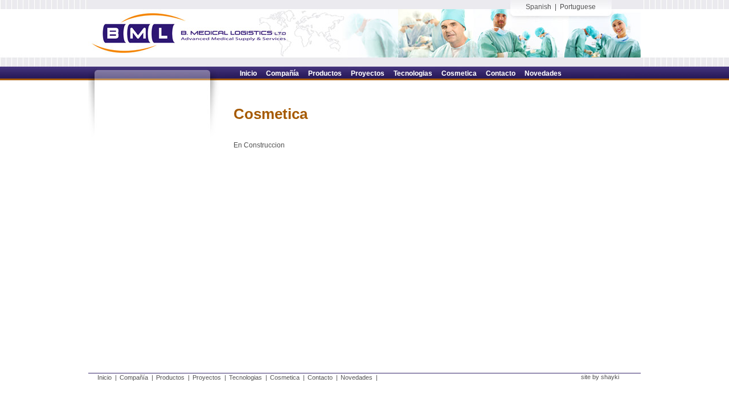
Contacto (320, 377)
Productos (170, 377)
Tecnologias (245, 377)
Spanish (538, 7)
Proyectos (207, 377)
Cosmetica (285, 377)
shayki (610, 376)
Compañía (134, 377)
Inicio (104, 377)
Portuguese (578, 7)
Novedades (356, 377)
